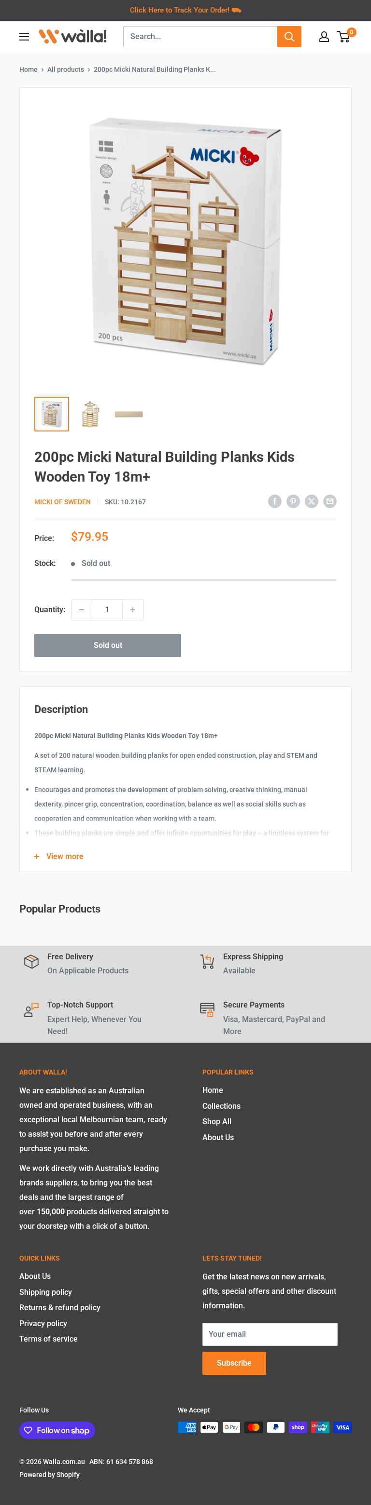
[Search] (289, 36)
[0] (344, 36)
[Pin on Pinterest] (293, 501)
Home (28, 69)
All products (65, 69)
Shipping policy (45, 1292)
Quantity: (49, 609)
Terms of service (48, 1339)
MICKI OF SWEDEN (62, 502)
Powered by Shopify (49, 1474)
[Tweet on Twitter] (311, 501)
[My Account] (324, 36)
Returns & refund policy (59, 1307)
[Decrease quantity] (81, 610)
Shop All (216, 1121)
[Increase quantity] (133, 610)
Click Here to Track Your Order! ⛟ (186, 10)
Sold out (108, 645)
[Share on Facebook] (275, 501)
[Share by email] (330, 501)
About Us (218, 1137)
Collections (221, 1106)
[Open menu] (24, 36)
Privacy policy (43, 1323)
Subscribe (234, 1363)
